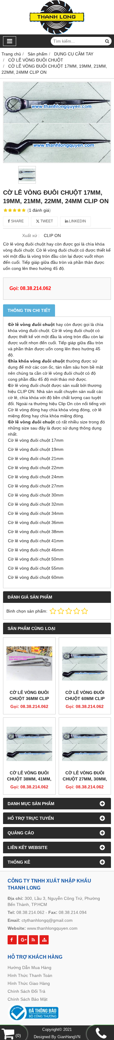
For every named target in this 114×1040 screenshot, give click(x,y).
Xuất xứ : (31, 235)
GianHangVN (68, 1037)
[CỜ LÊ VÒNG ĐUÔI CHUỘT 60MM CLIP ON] (85, 664)
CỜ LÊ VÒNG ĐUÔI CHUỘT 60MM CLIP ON (85, 698)
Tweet (46, 221)
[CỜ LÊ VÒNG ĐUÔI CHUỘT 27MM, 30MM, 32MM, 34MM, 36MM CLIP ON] (85, 744)
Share (17, 221)
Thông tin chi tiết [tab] (29, 310)
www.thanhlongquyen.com (52, 928)
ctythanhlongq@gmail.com (47, 920)
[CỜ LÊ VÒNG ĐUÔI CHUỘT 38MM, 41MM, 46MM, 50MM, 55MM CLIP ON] (29, 744)
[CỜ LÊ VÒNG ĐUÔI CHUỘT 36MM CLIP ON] (29, 664)
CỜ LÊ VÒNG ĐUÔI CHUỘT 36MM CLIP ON (29, 698)
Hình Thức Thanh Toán (30, 975)
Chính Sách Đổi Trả (26, 991)
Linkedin (77, 221)
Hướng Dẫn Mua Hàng (29, 967)
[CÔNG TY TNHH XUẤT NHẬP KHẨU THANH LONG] (57, 32)
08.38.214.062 (30, 912)
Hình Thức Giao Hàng (29, 983)
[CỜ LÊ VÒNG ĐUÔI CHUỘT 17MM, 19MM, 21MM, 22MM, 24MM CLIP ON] (57, 122)
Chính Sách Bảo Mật (27, 999)
